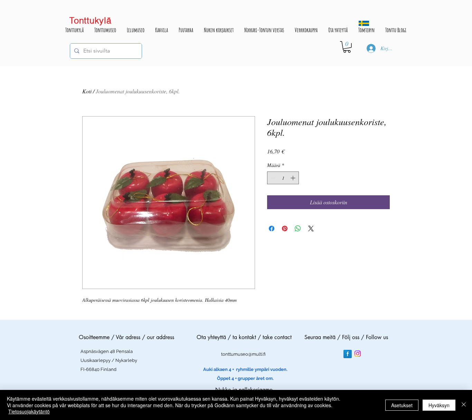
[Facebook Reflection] (347, 354)
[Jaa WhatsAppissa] (298, 228)
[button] (347, 47)
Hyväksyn (439, 405)
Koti (87, 91)
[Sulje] (464, 404)
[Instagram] (357, 353)
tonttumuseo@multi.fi (243, 354)
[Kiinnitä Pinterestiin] (285, 228)
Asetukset (402, 405)
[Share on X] (311, 228)
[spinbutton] (283, 178)
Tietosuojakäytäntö (29, 411)
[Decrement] (272, 178)
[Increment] (293, 178)
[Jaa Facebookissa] (271, 228)
